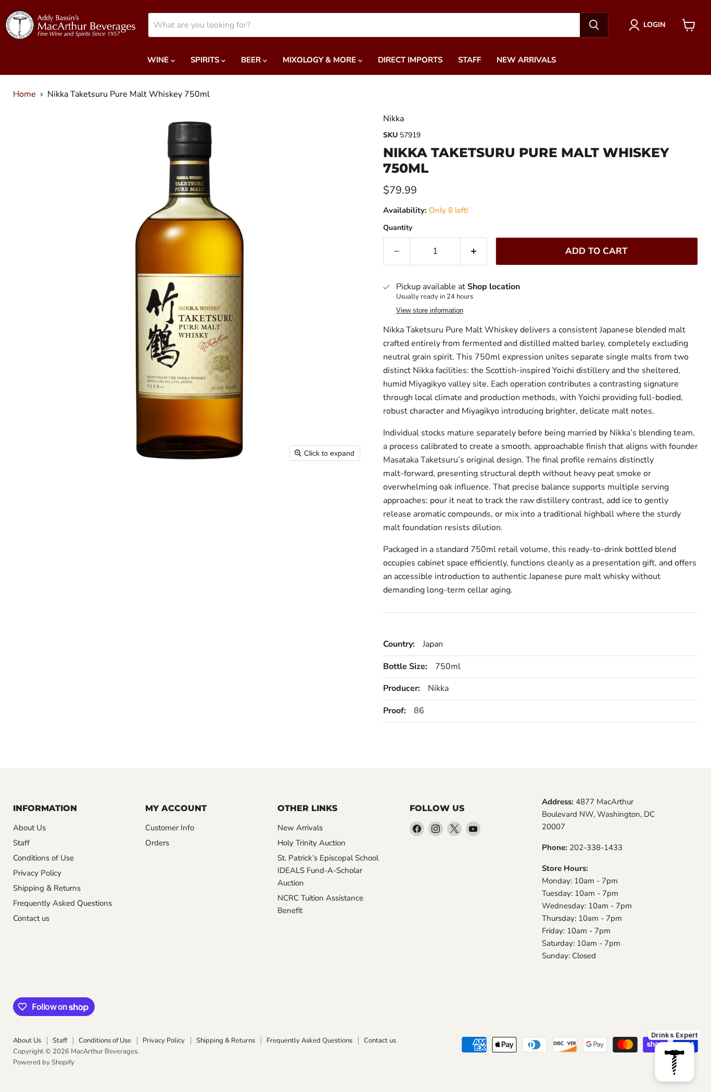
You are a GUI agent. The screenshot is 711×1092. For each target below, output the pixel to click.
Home (24, 94)
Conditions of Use (43, 858)
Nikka (393, 118)
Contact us (31, 918)
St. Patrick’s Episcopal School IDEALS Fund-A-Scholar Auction (327, 870)
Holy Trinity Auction (311, 843)
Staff (469, 60)
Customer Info (169, 828)
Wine (159, 60)
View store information (429, 310)
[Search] (594, 25)
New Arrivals (526, 60)
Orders (157, 843)
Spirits (206, 60)
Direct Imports (410, 60)
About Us (29, 828)
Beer (252, 60)
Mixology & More (320, 60)
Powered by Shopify (43, 1062)
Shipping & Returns (47, 888)
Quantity (397, 228)
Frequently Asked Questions (62, 903)
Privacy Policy (37, 873)
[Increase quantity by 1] (474, 251)
